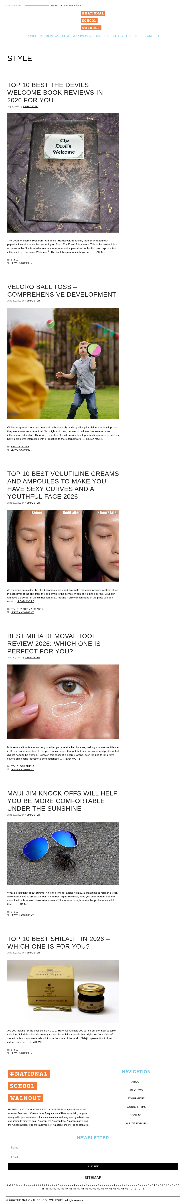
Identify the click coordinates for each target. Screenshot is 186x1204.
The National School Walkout (39, 1200)
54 (67, 1188)
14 (45, 1184)
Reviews (52, 36)
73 (143, 1188)
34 (125, 1184)
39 (145, 1184)
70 (131, 1188)
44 (165, 1184)
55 (71, 1188)
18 (61, 1184)
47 (177, 1184)
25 (89, 1184)
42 (157, 1184)
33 (121, 1184)
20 (69, 1184)
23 (81, 1184)
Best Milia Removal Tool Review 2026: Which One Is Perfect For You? (54, 643)
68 (123, 1188)
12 (37, 1184)
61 (95, 1188)
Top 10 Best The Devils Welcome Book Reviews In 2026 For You (55, 92)
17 (58, 1184)
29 (105, 1184)
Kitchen (102, 36)
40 (149, 1184)
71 (135, 1188)
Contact (136, 1115)
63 (103, 1188)
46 (173, 1184)
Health (15, 446)
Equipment (27, 766)
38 (141, 1184)
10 (29, 1184)
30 (109, 1184)
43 (161, 1184)
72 (139, 1188)
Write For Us (157, 36)
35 (129, 1184)
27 (97, 1184)
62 (99, 1188)
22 (77, 1184)
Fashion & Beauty (31, 609)
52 (59, 1188)
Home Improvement (77, 36)
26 (93, 1184)
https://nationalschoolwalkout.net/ (35, 1109)
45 (169, 1184)
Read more (101, 252)
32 (117, 1184)
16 (53, 1184)
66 (115, 1188)
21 (73, 1184)
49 (47, 1188)
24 (85, 1184)
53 (63, 1188)
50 (51, 1188)
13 (41, 1184)
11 (33, 1184)
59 (87, 1188)
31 (113, 1184)
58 (83, 1188)
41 (153, 1184)
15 (49, 1184)
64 (107, 1188)
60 (91, 1188)
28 (101, 1184)
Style (15, 260)
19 (65, 1184)
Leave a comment (22, 263)
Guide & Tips (121, 36)
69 (127, 1188)
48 (43, 1188)
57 (79, 1188)
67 (119, 1188)
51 (55, 1188)
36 (133, 1184)
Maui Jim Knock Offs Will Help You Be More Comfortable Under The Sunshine (62, 801)
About (136, 1081)
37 (137, 1184)
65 (111, 1188)
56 (75, 1188)
